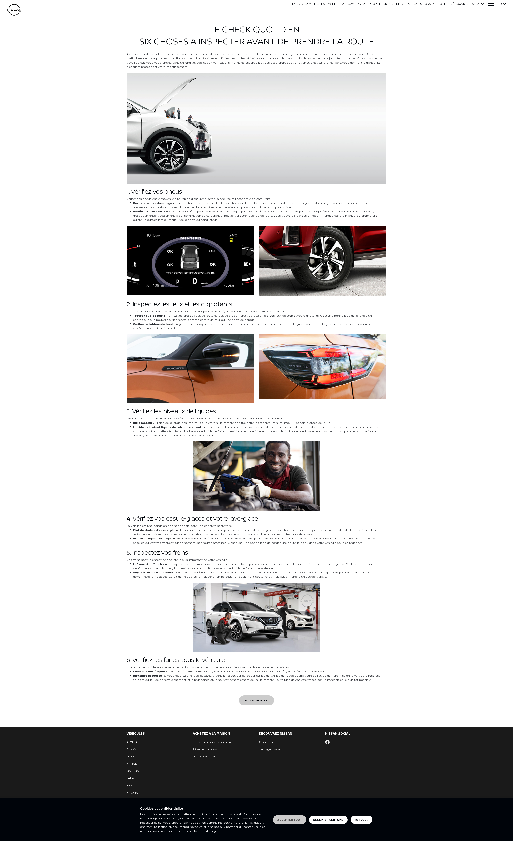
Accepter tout (289, 820)
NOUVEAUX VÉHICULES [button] (308, 4)
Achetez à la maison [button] (344, 4)
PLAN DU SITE (256, 700)
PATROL (132, 778)
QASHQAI (133, 771)
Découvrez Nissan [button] (465, 4)
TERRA (131, 785)
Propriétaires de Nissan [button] (387, 4)
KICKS (130, 756)
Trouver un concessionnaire (212, 742)
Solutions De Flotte (430, 4)
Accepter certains (328, 820)
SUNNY (131, 749)
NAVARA (132, 792)
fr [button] (500, 4)
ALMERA (132, 742)
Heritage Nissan (270, 749)
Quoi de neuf (268, 742)
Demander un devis (206, 756)
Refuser (361, 820)
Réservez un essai (205, 749)
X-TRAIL (132, 763)
